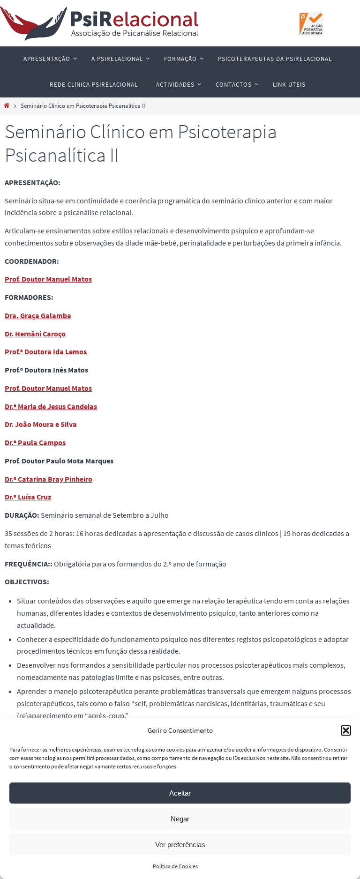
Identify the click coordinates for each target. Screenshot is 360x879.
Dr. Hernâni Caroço (35, 333)
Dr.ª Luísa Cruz (28, 496)
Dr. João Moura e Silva (41, 424)
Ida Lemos (70, 351)
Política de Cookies (175, 866)
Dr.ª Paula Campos (35, 442)
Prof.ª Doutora (29, 351)
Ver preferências (180, 845)
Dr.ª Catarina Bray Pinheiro (48, 479)
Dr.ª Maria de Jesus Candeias (51, 406)
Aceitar (180, 793)
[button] (346, 730)
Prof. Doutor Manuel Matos (48, 278)
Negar (180, 819)
